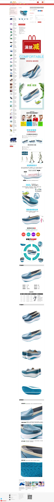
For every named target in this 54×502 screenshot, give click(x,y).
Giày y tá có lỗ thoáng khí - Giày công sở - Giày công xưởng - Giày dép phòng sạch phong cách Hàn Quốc (15, 110)
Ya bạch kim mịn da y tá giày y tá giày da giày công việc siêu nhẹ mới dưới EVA (35, 487)
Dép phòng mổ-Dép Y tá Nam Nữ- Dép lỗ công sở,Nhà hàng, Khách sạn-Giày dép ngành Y (15, 62)
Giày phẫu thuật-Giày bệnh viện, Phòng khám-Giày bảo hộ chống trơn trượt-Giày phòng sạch (14, 65)
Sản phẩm (16, 4)
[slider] (31, 10)
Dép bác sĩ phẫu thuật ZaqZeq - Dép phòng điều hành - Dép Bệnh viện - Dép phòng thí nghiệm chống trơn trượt (15, 117)
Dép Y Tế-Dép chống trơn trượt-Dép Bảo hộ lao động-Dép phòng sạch (15, 28)
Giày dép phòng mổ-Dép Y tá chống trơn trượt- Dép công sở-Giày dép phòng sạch (15, 35)
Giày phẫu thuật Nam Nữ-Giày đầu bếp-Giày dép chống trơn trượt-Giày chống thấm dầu (15, 42)
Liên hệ (27, 4)
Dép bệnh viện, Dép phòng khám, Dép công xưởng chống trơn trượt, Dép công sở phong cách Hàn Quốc (15, 125)
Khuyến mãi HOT (43, 4)
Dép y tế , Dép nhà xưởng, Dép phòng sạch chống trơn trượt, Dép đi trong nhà (14, 130)
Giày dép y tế (19, 4)
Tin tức (24, 4)
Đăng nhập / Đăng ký (43, 0)
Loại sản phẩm (20, 2)
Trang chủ (11, 4)
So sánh (36, 0)
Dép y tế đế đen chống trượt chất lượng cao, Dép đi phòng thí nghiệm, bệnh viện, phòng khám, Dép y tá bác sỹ (14, 19)
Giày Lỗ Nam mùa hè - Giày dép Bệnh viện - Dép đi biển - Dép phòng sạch (14, 84)
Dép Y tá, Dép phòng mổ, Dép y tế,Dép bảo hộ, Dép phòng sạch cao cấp (15, 73)
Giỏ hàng (39, 0)
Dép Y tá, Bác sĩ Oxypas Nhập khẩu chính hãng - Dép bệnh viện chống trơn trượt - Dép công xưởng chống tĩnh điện (14, 102)
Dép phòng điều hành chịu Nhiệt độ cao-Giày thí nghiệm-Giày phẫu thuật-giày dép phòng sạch (14, 38)
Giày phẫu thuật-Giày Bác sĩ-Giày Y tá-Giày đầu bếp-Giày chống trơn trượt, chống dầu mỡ (15, 69)
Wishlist (34, 0)
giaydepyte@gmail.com (13, 499)
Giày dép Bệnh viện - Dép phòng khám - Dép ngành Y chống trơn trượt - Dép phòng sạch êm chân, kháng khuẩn (15, 97)
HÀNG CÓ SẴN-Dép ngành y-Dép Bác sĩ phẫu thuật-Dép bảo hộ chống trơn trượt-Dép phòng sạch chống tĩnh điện (15, 76)
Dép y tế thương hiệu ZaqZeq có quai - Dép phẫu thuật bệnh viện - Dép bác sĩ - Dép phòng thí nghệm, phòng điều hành (14, 121)
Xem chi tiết (11, 146)
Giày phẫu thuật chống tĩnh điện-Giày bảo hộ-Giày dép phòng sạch (14, 32)
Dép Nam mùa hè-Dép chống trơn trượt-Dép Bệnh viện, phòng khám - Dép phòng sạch (14, 87)
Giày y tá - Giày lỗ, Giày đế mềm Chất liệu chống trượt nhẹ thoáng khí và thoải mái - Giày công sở (15, 114)
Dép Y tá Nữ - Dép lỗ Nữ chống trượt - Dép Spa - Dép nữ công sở (15, 90)
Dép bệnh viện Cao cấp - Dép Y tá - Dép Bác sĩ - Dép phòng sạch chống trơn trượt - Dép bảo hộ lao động (15, 93)
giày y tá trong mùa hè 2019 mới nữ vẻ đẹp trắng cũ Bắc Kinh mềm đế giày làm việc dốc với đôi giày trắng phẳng (28, 488)
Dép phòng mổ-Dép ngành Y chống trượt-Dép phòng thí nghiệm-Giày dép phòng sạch (15, 58)
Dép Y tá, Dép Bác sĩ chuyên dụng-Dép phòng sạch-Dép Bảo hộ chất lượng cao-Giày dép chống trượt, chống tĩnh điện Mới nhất (15, 51)
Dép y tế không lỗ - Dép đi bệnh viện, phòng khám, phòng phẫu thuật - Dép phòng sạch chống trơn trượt (15, 106)
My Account (31, 0)
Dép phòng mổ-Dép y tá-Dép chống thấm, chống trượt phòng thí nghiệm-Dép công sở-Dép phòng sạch (15, 80)
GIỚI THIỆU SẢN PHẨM (21, 24)
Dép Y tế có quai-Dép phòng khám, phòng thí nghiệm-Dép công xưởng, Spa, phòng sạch (14, 55)
